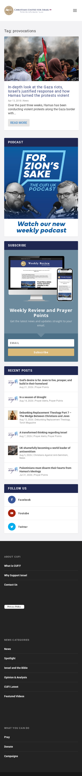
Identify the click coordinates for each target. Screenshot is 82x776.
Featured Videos (14, 696)
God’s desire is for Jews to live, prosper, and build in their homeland (45, 382)
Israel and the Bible (16, 667)
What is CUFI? (12, 565)
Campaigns (11, 756)
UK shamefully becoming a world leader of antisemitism (44, 449)
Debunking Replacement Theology (52, 419)
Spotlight (9, 658)
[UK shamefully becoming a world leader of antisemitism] (13, 450)
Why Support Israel (15, 575)
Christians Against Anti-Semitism (51, 455)
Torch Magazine (27, 422)
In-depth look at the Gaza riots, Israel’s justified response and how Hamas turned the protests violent (39, 91)
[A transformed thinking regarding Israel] (13, 435)
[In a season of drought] (13, 399)
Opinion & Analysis (15, 677)
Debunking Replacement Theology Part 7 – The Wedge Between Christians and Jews (45, 414)
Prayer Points (42, 387)
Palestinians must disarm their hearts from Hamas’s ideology (45, 469)
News (26, 100)
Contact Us (10, 584)
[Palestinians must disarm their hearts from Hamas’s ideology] (13, 470)
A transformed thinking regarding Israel (43, 432)
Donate (8, 746)
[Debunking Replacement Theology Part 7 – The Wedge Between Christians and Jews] (13, 415)
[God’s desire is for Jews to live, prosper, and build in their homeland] (13, 382)
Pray (7, 737)
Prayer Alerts (41, 400)
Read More (18, 123)
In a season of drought (32, 397)
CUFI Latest (11, 686)
